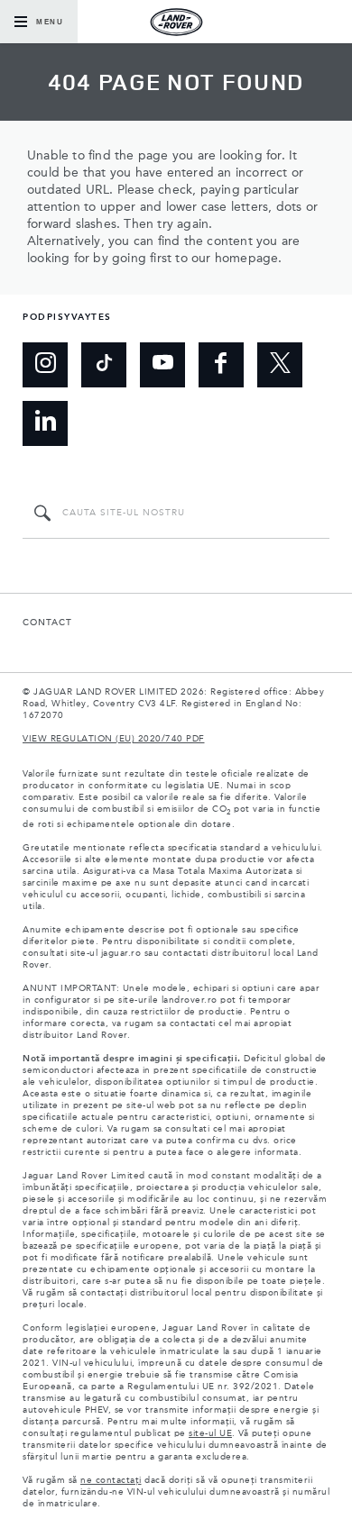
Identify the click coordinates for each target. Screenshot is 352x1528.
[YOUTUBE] (162, 364)
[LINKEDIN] (45, 423)
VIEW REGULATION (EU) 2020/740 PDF (114, 738)
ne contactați (111, 1480)
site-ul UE (210, 1433)
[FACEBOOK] (221, 364)
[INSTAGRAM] (45, 364)
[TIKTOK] (103, 364)
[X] (279, 364)
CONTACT (47, 622)
